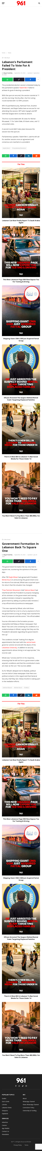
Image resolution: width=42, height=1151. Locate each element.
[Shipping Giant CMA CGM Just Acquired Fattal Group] (21, 310)
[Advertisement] (21, 29)
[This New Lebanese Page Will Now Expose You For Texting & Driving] (21, 251)
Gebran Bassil (30, 590)
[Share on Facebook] (30, 79)
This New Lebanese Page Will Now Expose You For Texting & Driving (21, 280)
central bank (30, 642)
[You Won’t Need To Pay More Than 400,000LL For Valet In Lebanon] (21, 488)
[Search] (39, 3)
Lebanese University (9, 648)
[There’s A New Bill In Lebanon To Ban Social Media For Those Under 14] (21, 428)
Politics (26, 687)
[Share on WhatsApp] (7, 79)
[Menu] (3, 3)
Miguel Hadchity (8, 73)
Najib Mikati (13, 577)
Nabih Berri (24, 88)
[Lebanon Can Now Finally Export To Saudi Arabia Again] (21, 192)
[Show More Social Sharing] (38, 79)
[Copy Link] (18, 79)
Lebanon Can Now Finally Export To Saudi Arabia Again (21, 221)
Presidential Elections (19, 148)
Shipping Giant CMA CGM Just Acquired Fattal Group (21, 339)
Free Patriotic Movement (11, 590)
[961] (21, 3)
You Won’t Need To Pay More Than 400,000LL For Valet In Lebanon (21, 517)
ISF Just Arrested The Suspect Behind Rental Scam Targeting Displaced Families (21, 399)
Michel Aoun (6, 580)
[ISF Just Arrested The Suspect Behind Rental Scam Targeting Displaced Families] (21, 369)
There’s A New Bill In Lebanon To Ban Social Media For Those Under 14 (21, 458)
